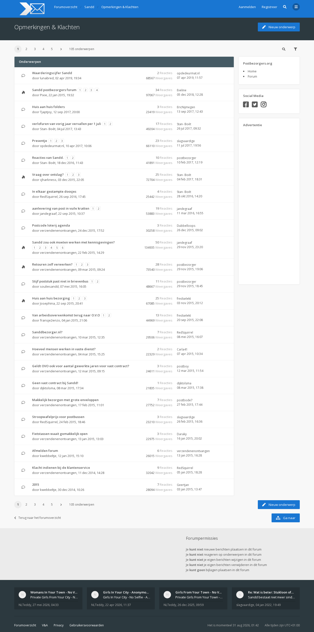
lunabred (47, 78)
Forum (252, 76)
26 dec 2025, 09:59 (191, 605)
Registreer (269, 7)
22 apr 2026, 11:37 (118, 605)
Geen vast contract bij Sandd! (55, 383)
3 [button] (35, 49)
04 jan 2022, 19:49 (268, 605)
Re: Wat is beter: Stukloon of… (271, 592)
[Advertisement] (262, 204)
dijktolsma (47, 388)
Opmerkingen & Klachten (47, 27)
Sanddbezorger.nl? (47, 332)
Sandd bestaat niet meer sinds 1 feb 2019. (272, 597)
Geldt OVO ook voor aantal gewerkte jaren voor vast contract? (80, 366)
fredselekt (184, 298)
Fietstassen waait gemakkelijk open (60, 433)
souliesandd (49, 286)
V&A (45, 625)
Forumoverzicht (25, 625)
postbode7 (185, 400)
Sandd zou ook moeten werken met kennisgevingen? (73, 242)
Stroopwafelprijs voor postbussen (58, 417)
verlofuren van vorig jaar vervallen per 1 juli (66, 123)
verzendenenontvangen (58, 230)
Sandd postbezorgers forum (54, 90)
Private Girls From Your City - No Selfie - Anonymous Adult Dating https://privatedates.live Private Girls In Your (54, 597)
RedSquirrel (49, 196)
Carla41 (182, 349)
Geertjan (183, 485)
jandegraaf (48, 213)
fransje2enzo (50, 320)
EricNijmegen (186, 107)
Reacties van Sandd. (48, 157)
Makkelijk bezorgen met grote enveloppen (65, 400)
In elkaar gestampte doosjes (54, 191)
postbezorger (186, 158)
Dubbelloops (186, 226)
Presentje (39, 140)
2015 (35, 484)
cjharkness (48, 179)
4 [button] (43, 49)
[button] (61, 49)
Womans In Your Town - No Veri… (56, 592)
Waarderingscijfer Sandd (52, 73)
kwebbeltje (48, 456)
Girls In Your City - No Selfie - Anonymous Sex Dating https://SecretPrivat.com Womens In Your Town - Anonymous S (127, 597)
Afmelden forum (45, 450)
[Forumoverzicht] (31, 8)
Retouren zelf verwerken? (52, 264)
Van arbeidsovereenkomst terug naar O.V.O (66, 315)
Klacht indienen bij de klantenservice (61, 467)
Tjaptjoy (46, 112)
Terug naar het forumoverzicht (39, 518)
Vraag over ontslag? (48, 174)
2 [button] (26, 49)
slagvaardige (186, 141)
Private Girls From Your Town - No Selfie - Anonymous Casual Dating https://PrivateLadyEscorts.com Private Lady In (199, 597)
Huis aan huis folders (48, 107)
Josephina (47, 303)
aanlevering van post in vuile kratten (60, 208)
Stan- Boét (47, 129)
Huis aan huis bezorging (51, 298)
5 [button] (52, 49)
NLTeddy (25, 605)
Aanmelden (247, 7)
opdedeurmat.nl (188, 73)
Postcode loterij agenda (51, 225)
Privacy (59, 625)
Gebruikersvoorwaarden (86, 625)
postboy (183, 366)
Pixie (43, 95)
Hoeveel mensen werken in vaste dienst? (64, 349)
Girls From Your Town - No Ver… (200, 592)
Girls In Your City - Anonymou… (127, 592)
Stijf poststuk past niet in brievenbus (60, 281)
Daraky (182, 434)
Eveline (181, 90)
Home (252, 71)
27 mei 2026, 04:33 (46, 605)
